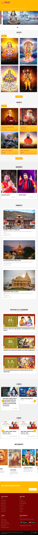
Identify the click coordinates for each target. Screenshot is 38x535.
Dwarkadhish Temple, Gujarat (11, 291)
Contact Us (4, 519)
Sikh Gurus (4, 511)
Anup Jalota (24, 195)
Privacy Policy (4, 520)
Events (24, 8)
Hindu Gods (4, 500)
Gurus (8, 8)
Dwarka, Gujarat (6, 295)
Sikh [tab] (19, 35)
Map (10, 235)
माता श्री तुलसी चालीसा (8, 402)
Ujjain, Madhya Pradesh (7, 263)
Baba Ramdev (28, 463)
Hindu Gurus (4, 506)
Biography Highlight (5, 527)
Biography (14, 8)
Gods (6, 8)
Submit (33, 489)
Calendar (22, 505)
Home (3, 8)
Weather (6, 235)
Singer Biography (23, 503)
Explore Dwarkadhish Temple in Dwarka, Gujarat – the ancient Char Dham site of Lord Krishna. (17, 293)
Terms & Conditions (5, 522)
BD (6, 533)
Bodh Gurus (4, 509)
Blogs (22, 511)
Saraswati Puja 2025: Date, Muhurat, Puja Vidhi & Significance (19, 350)
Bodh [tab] (14, 35)
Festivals (20, 8)
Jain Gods (3, 501)
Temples (22, 508)
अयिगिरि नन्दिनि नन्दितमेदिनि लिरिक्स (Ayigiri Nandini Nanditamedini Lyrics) (28, 400)
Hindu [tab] (4, 35)
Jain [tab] (9, 35)
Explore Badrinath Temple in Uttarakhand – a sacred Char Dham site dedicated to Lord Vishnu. (18, 232)
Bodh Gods (4, 503)
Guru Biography (23, 501)
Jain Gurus (4, 508)
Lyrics (18, 8)
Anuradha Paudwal (8, 195)
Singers (11, 8)
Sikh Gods (3, 505)
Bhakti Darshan (10, 532)
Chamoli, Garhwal (6, 233)
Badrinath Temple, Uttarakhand (11, 230)
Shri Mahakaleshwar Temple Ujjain (12, 260)
